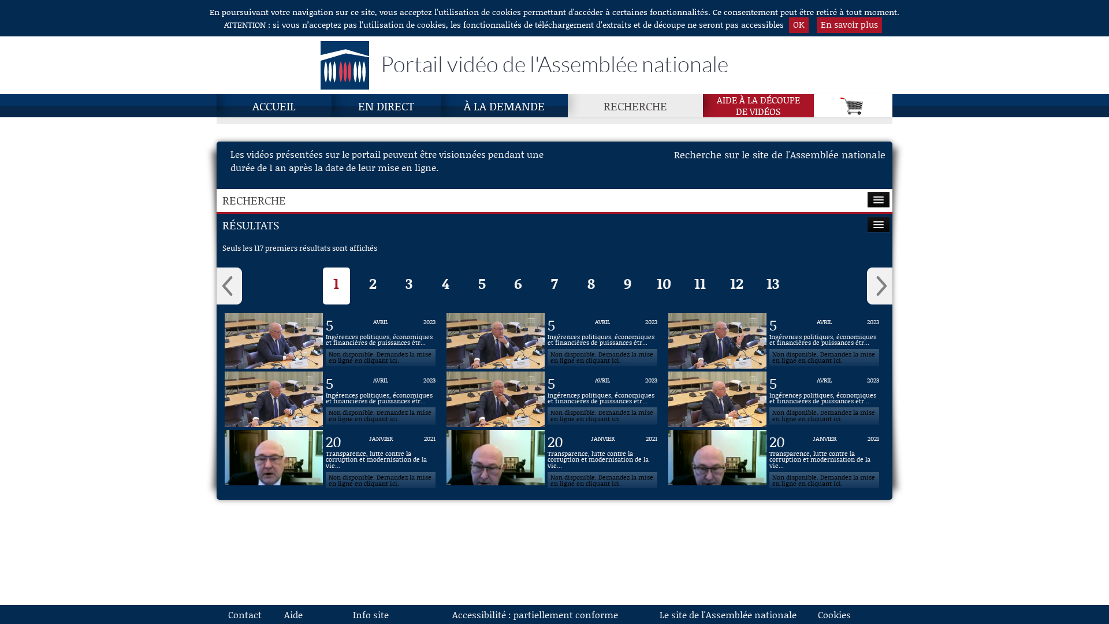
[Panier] (853, 105)
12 (736, 283)
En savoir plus (849, 24)
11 (700, 283)
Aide (293, 614)
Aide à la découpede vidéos (758, 105)
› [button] (879, 286)
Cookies (834, 614)
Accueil (274, 106)
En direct (386, 106)
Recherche (635, 106)
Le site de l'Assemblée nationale (728, 614)
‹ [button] (229, 286)
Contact (245, 614)
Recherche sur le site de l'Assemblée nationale (779, 154)
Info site (371, 614)
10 (664, 283)
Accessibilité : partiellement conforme (535, 614)
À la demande (504, 106)
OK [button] (799, 24)
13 (772, 283)
